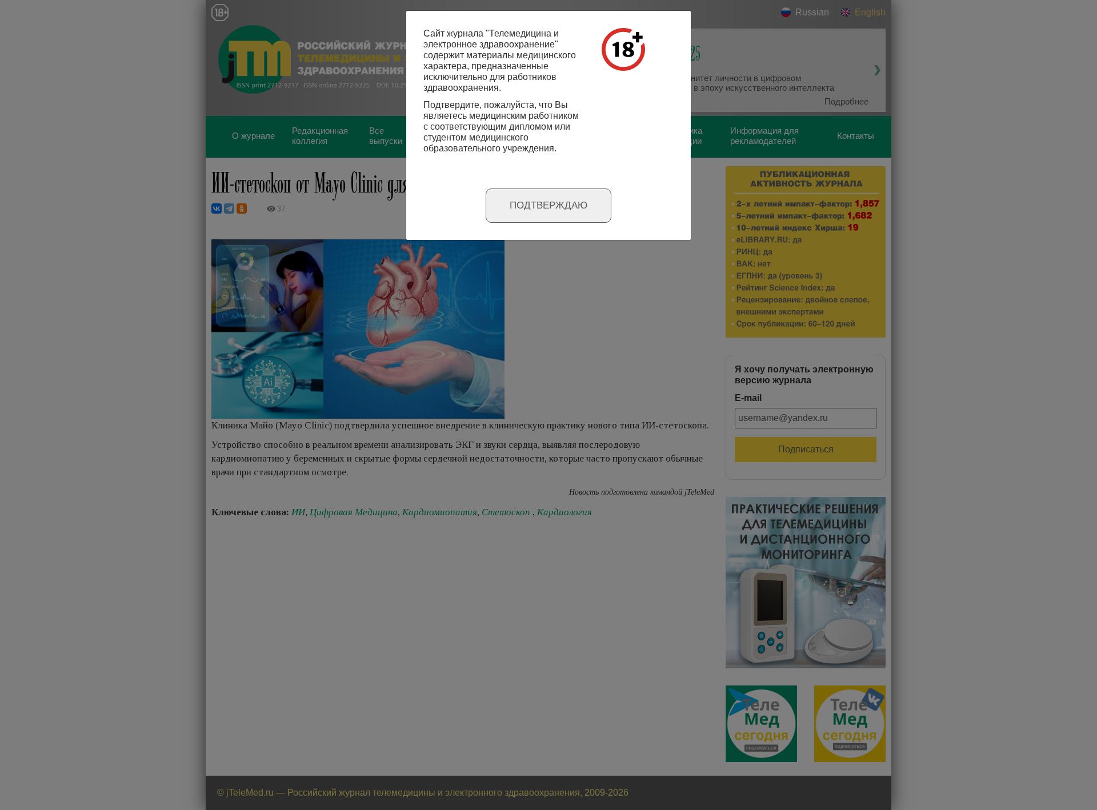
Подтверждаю (548, 205)
